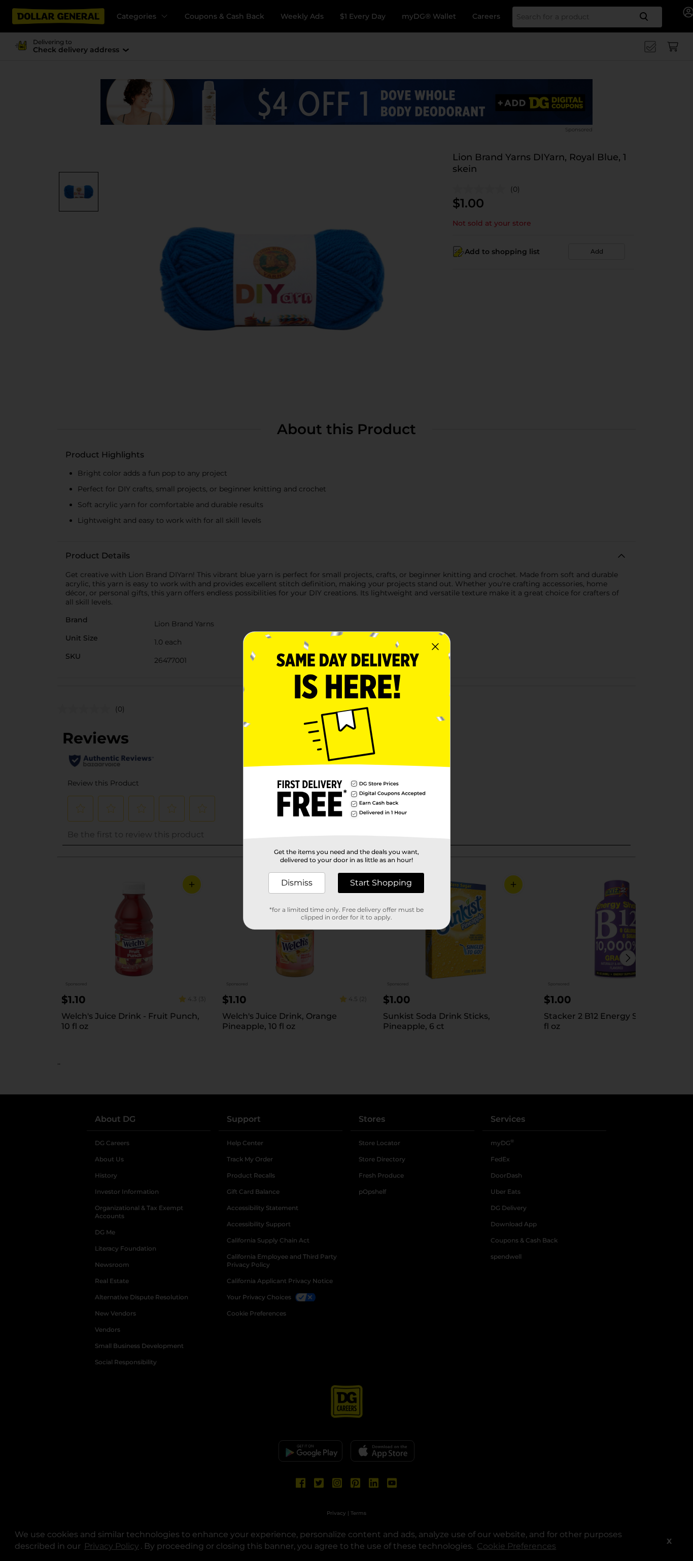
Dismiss (297, 883)
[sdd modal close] (435, 646)
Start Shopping (381, 883)
